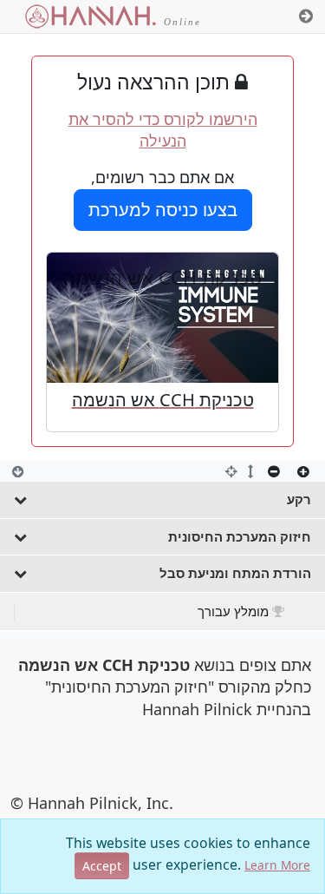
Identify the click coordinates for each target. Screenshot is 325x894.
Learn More (277, 865)
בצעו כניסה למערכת (162, 209)
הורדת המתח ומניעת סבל (235, 573)
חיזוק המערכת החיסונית (239, 536)
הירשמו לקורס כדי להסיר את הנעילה (162, 130)
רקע (299, 499)
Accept (101, 866)
